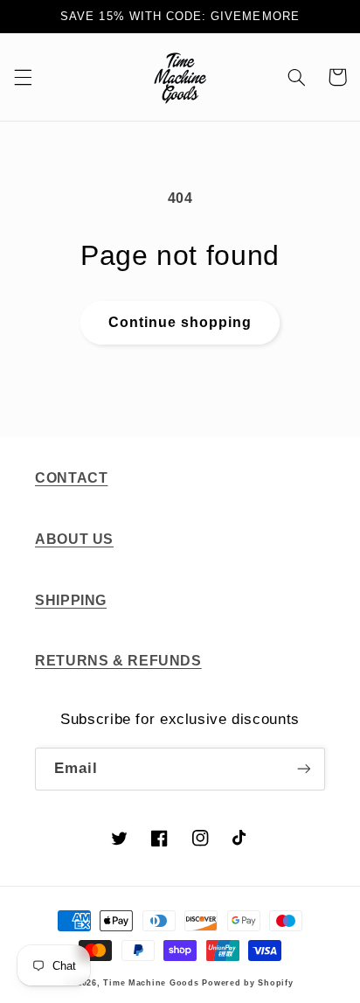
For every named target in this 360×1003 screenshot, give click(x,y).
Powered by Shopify (247, 983)
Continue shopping (180, 322)
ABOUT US (74, 539)
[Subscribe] (304, 769)
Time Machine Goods (150, 983)
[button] (23, 77)
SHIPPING (71, 600)
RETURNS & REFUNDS (118, 660)
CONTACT (71, 477)
